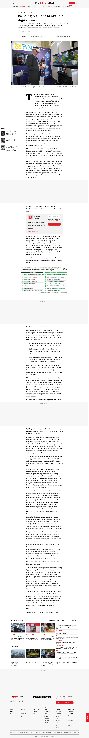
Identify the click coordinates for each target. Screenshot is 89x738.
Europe (34, 713)
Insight (45, 713)
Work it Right (59, 727)
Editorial (46, 709)
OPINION (36, 6)
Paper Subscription (46, 732)
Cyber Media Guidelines (22, 732)
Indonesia (15, 6)
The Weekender (67, 6)
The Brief (46, 716)
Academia (46, 718)
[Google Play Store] (46, 697)
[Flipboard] (22, 701)
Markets (23, 716)
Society (11, 713)
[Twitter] (19, 701)
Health (57, 718)
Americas (35, 711)
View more (51, 620)
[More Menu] (10, 3)
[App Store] (37, 697)
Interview (46, 720)
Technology (58, 715)
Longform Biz (70, 711)
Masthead (12, 732)
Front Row (57, 6)
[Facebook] (16, 701)
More (69, 715)
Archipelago (12, 715)
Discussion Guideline (66, 732)
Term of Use (76, 732)
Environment (59, 725)
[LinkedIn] (11, 701)
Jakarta (11, 711)
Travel (69, 722)
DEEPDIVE (49, 6)
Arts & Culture (59, 713)
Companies (28, 12)
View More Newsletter (33, 231)
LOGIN (78, 3)
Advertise (38, 732)
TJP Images (70, 725)
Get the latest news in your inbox (64, 696)
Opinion (46, 707)
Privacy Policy (55, 220)
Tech (22, 711)
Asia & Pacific (36, 709)
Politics (11, 709)
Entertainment (59, 711)
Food (57, 722)
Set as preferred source (65, 36)
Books (57, 724)
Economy (23, 709)
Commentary (47, 711)
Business (22, 6)
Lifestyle (58, 709)
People (57, 716)
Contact (32, 732)
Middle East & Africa (37, 715)
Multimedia (70, 720)
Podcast (46, 722)
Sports (69, 723)
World (29, 6)
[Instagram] (14, 701)
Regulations (23, 715)
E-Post (74, 6)
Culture (58, 707)
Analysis (46, 715)
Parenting (58, 720)
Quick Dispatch (71, 709)
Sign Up (54, 224)
